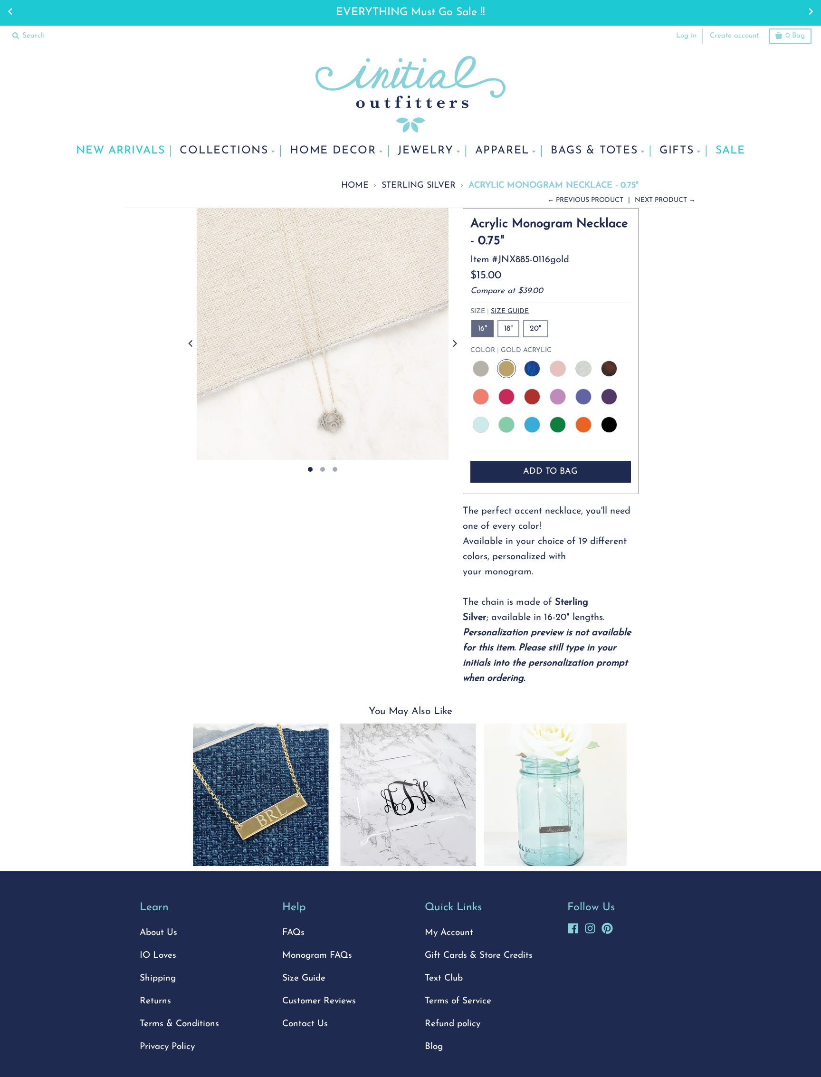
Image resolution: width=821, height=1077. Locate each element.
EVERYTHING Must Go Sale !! (410, 12)
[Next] (454, 343)
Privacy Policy (167, 1046)
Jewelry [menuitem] (426, 150)
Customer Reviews (319, 1001)
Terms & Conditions (179, 1024)
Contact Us (305, 1024)
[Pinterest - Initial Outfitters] (607, 927)
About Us (158, 932)
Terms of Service (458, 1001)
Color (511, 350)
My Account (449, 932)
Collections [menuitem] (224, 150)
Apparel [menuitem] (502, 150)
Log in (686, 35)
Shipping (158, 978)
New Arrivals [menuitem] (120, 150)
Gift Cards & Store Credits (479, 955)
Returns (155, 1001)
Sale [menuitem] (730, 150)
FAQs (293, 932)
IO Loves (158, 955)
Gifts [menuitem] (676, 150)
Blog (434, 1046)
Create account (734, 35)
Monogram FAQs (317, 955)
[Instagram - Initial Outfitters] (590, 927)
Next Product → (665, 200)
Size (499, 311)
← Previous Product (585, 200)
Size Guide (510, 311)
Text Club (444, 978)
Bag (795, 35)
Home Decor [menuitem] (333, 150)
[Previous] (191, 343)
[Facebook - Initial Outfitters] (573, 927)
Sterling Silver (419, 185)
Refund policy (452, 1024)
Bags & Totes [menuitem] (594, 150)
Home (355, 185)
